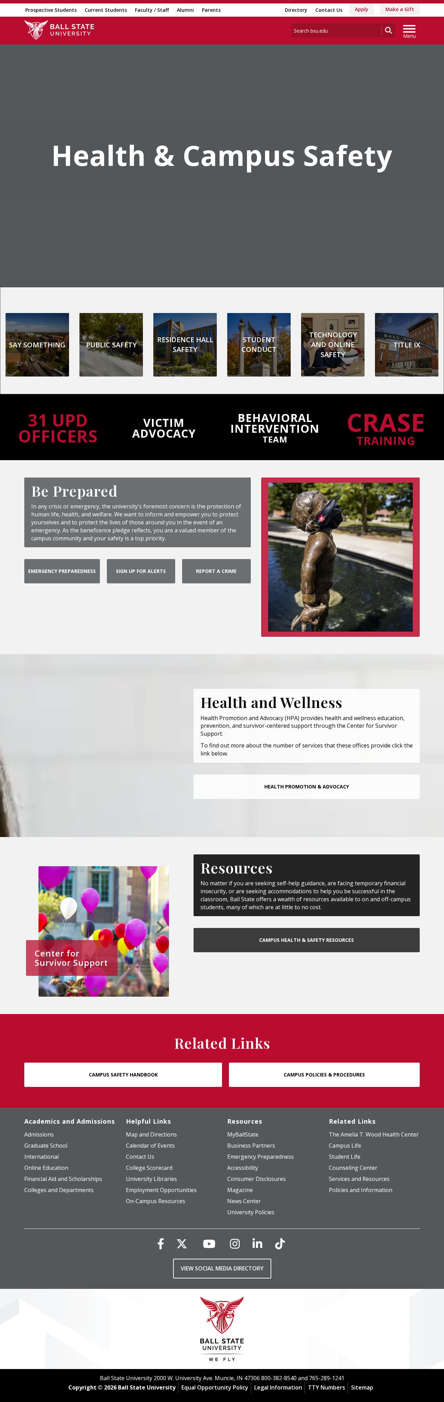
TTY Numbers (326, 1387)
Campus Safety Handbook (123, 1074)
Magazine (240, 1190)
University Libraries (151, 1179)
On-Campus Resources (155, 1201)
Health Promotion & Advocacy (306, 786)
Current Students (106, 10)
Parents (211, 10)
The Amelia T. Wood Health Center (374, 1134)
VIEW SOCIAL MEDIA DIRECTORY (222, 1268)
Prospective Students (51, 10)
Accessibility (242, 1168)
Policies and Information (360, 1190)
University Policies (250, 1212)
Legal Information (278, 1387)
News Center (244, 1201)
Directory (296, 10)
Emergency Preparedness (62, 571)
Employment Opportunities (161, 1190)
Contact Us (328, 10)
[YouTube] (209, 1243)
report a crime (216, 571)
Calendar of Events (150, 1145)
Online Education (46, 1168)
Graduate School (45, 1145)
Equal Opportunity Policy (214, 1387)
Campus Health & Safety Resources (306, 940)
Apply (361, 9)
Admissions (39, 1134)
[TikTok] (280, 1243)
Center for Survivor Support (71, 957)
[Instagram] (235, 1243)
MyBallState (242, 1134)
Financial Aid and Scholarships (63, 1179)
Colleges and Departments (59, 1190)
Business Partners (251, 1145)
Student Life (344, 1156)
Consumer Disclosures (256, 1179)
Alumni (185, 10)
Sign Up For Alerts (141, 571)
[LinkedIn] (257, 1243)
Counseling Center (353, 1168)
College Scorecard (149, 1168)
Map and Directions (151, 1134)
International (41, 1156)
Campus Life (345, 1145)
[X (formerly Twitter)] (181, 1243)
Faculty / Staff (152, 10)
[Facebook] (160, 1243)
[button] (47, 927)
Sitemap (362, 1387)
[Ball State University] (222, 1331)
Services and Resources (359, 1179)
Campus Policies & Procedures (324, 1074)
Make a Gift (399, 9)
